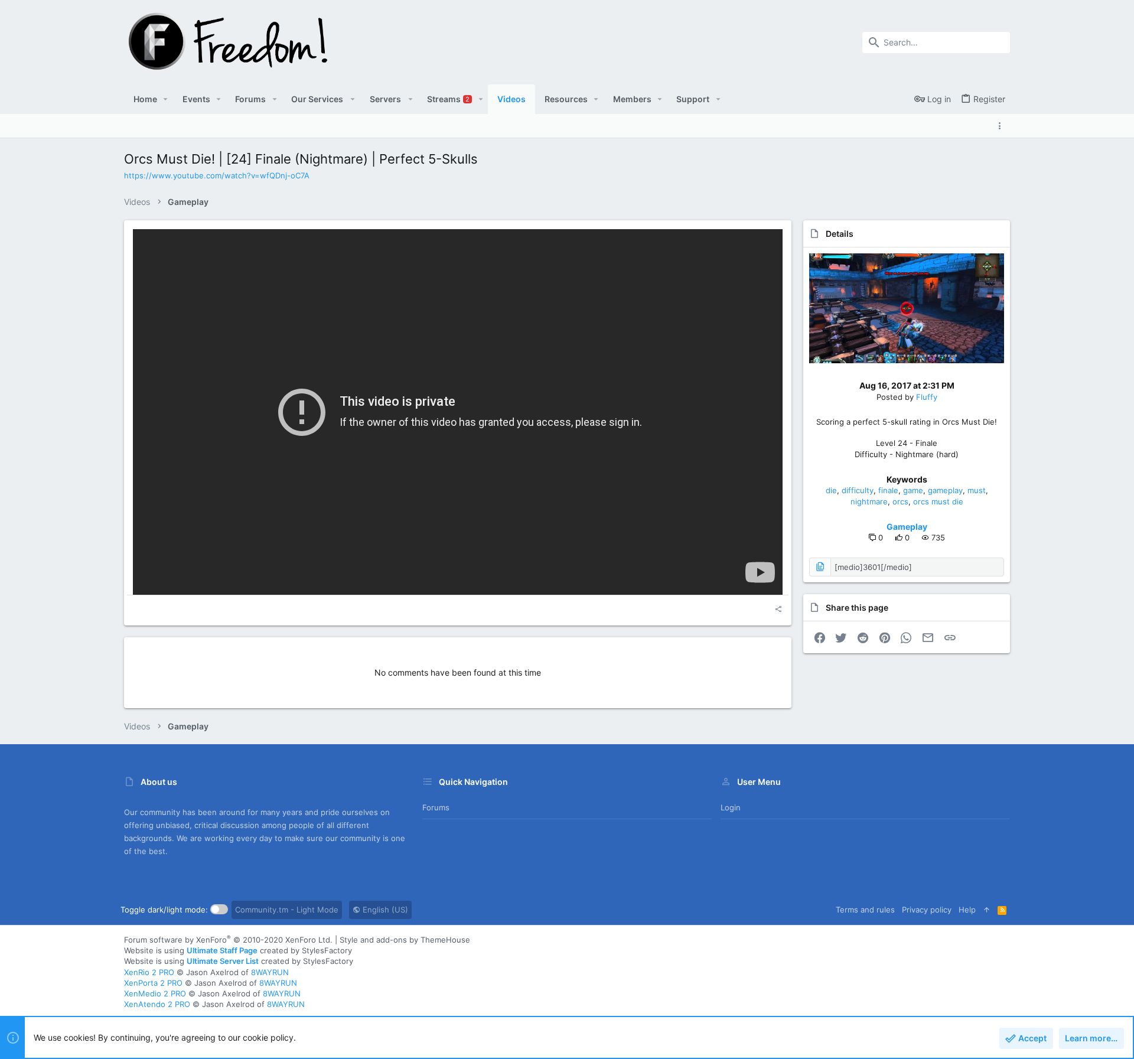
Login (731, 807)
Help (967, 909)
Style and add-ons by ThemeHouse (405, 939)
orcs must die (938, 501)
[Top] (986, 909)
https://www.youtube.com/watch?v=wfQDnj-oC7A (216, 175)
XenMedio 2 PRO (155, 993)
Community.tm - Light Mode (286, 909)
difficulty (858, 490)
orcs (900, 501)
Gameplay (907, 527)
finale (888, 490)
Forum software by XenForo (228, 939)
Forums (435, 807)
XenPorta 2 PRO (153, 983)
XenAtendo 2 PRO (157, 1004)
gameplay (945, 490)
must (976, 490)
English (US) (384, 909)
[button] (165, 99)
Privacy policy (926, 909)
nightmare (869, 501)
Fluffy (926, 397)
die (831, 490)
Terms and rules (865, 909)
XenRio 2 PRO (149, 972)
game (913, 490)
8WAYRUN (270, 972)
